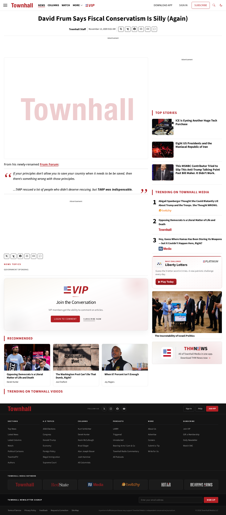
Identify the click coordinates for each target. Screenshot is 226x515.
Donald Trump (49, 440)
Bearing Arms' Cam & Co (124, 445)
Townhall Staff (77, 29)
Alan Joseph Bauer (86, 451)
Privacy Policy (30, 510)
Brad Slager (83, 445)
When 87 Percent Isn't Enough (122, 374)
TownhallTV (13, 457)
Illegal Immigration (51, 457)
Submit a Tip (153, 445)
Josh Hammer (84, 457)
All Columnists (84, 462)
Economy (47, 445)
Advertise (152, 434)
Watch (10, 445)
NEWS (41, 5)
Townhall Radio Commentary (126, 451)
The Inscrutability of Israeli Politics (175, 335)
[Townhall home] (19, 408)
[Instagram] (110, 408)
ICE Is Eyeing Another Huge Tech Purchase (196, 122)
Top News (12, 428)
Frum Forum (49, 164)
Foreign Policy (49, 451)
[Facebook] (117, 408)
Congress (47, 434)
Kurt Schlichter (84, 428)
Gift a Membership (191, 434)
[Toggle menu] (5, 5)
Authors (11, 462)
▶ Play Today (166, 282)
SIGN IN (183, 5)
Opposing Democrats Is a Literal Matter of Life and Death (25, 376)
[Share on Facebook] (134, 29)
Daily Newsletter (190, 440)
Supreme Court (49, 462)
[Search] (214, 5)
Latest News (13, 434)
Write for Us (153, 451)
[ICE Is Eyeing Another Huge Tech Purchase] (163, 127)
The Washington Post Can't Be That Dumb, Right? (76, 376)
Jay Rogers (109, 381)
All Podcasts (118, 457)
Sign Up (211, 499)
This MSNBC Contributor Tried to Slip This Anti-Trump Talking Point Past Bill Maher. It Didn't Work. (198, 169)
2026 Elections (49, 428)
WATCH (66, 5)
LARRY (115, 428)
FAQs (200, 408)
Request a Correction (59, 510)
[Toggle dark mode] (221, 5)
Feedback (43, 510)
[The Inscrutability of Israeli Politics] (187, 312)
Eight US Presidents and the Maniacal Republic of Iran (194, 145)
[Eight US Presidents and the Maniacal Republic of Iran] (163, 150)
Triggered (117, 434)
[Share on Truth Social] (128, 29)
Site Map (75, 510)
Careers (151, 440)
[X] (104, 408)
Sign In (189, 408)
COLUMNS (53, 5)
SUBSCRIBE (200, 5)
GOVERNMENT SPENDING (16, 269)
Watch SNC (188, 445)
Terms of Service (14, 510)
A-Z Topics (48, 421)
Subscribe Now (92, 318)
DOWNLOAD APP (163, 5)
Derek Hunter (13, 381)
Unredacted (118, 440)
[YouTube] (124, 408)
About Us (152, 428)
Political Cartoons (15, 451)
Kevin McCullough (86, 440)
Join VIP (212, 408)
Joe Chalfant (61, 381)
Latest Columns (14, 440)
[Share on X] (121, 29)
